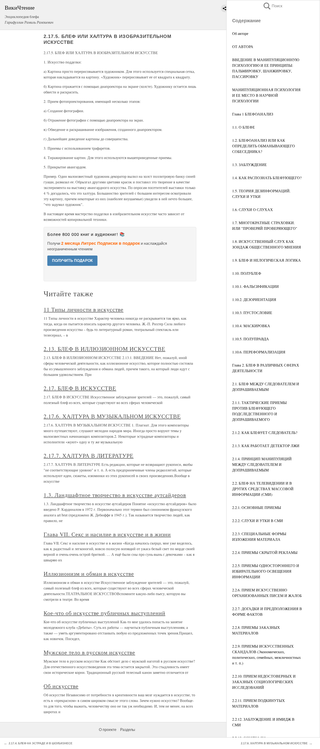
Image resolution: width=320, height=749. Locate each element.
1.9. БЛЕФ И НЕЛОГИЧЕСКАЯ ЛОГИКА (266, 260)
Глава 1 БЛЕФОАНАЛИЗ (252, 113)
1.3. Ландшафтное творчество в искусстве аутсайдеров (115, 495)
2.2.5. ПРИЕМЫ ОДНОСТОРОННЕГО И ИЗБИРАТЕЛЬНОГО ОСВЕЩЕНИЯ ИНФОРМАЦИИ (265, 571)
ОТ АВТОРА (242, 46)
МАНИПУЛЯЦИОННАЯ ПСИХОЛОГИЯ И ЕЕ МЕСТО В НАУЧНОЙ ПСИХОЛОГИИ (266, 95)
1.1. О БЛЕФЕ (243, 127)
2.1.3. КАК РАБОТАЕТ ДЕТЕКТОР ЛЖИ (265, 445)
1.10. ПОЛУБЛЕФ (246, 273)
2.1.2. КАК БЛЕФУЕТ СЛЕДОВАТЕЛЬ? (264, 432)
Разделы (127, 730)
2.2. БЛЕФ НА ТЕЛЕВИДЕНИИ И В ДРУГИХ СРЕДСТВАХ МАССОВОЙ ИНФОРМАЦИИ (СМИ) (263, 489)
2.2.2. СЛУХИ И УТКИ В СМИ (257, 520)
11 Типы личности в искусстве (83, 309)
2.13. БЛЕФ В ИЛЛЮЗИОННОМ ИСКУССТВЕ (104, 348)
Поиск (272, 6)
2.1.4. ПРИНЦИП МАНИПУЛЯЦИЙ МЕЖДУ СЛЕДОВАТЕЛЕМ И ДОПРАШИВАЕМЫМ (262, 464)
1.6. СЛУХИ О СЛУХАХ (252, 209)
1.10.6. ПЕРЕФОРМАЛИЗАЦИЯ (258, 351)
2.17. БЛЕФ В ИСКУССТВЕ (80, 388)
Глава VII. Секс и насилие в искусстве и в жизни (107, 534)
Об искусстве (61, 686)
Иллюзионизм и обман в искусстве (89, 573)
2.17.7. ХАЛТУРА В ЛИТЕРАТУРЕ (89, 455)
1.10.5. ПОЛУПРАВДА (250, 338)
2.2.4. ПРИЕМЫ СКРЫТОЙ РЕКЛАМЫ (265, 552)
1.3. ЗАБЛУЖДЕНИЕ (249, 164)
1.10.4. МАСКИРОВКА (251, 325)
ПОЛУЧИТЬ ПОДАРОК (72, 261)
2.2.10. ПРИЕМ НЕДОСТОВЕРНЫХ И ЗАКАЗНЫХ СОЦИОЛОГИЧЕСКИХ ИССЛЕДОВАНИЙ (264, 682)
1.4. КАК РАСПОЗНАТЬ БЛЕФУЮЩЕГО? (266, 177)
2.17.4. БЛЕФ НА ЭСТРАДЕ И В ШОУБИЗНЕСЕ (40, 743)
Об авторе (240, 33)
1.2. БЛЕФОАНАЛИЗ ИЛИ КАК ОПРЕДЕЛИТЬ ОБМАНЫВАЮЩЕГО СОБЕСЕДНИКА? (263, 146)
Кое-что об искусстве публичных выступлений (104, 613)
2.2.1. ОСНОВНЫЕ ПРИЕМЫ (256, 507)
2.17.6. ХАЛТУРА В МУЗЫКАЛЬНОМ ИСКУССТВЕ (112, 416)
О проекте (107, 730)
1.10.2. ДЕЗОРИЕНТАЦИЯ (254, 299)
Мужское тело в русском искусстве (89, 652)
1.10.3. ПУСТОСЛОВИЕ (252, 312)
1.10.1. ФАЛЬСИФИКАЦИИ (255, 286)
